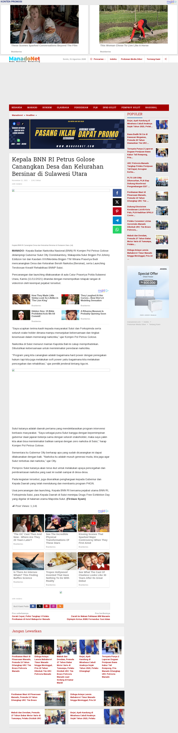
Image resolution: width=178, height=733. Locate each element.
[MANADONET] (24, 59)
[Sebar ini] (117, 193)
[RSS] (60, 606)
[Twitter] (40, 606)
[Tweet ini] (117, 202)
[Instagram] (53, 606)
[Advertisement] (89, 83)
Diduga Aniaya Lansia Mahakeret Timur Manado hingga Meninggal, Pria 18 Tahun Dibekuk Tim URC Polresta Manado (43, 665)
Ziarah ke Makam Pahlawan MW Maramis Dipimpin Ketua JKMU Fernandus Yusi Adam (88, 616)
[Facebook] (33, 606)
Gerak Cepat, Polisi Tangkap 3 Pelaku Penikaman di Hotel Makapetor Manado (31, 616)
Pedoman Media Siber (136, 324)
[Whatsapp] (117, 229)
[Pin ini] (117, 211)
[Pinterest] (47, 606)
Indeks (146, 322)
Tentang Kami (154, 324)
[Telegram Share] (117, 220)
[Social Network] (165, 59)
